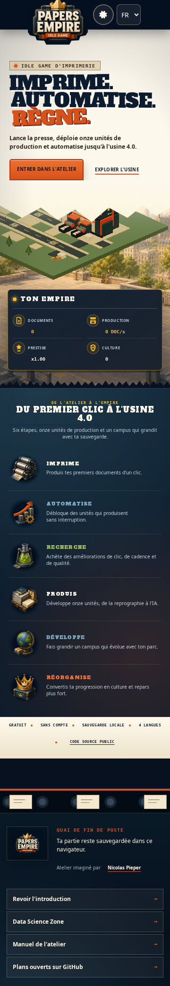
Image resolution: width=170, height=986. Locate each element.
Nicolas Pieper (124, 868)
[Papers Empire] (27, 843)
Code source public (92, 742)
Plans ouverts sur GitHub (48, 967)
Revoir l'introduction (42, 899)
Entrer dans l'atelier (46, 169)
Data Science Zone (38, 922)
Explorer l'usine (117, 170)
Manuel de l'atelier (39, 944)
